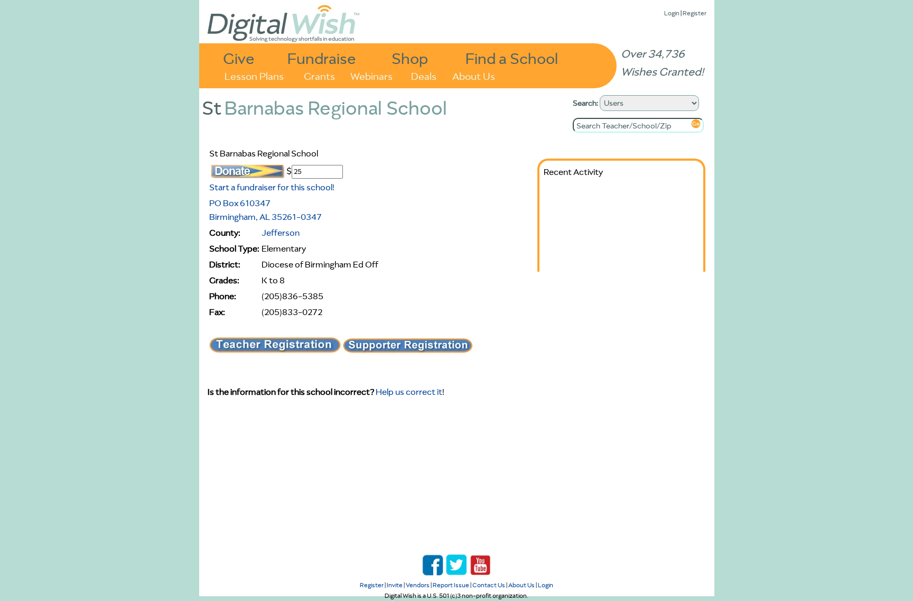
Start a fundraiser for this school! (271, 187)
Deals (423, 75)
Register (694, 12)
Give (239, 58)
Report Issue (451, 584)
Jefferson (281, 232)
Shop (410, 58)
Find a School (511, 58)
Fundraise (321, 58)
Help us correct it (409, 391)
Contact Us (488, 584)
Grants (319, 75)
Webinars (371, 75)
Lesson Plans (254, 75)
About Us (473, 75)
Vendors (418, 584)
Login (671, 12)
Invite (395, 584)
